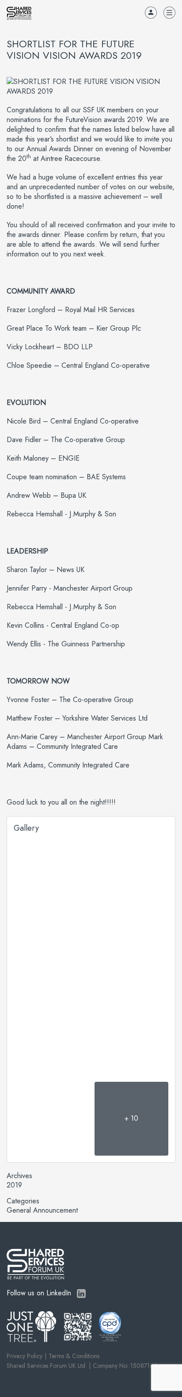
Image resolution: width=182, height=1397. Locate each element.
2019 (14, 1185)
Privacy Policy (24, 1355)
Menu (169, 13)
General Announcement (42, 1210)
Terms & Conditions (74, 1355)
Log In (151, 13)
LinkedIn (81, 1293)
